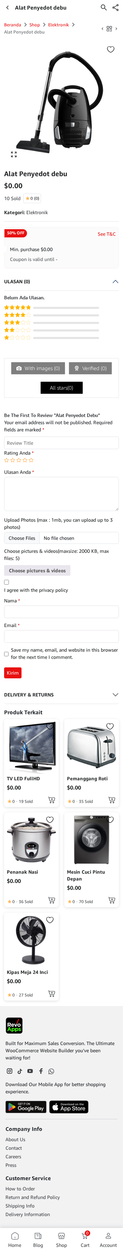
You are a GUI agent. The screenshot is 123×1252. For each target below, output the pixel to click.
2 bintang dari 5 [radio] (12, 460)
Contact (13, 1148)
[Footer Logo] (14, 1025)
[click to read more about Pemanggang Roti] (91, 746)
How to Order (20, 1188)
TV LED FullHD (23, 778)
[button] (115, 7)
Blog (38, 1245)
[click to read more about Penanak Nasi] (31, 839)
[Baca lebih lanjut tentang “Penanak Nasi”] (51, 900)
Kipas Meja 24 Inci (27, 972)
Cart (85, 1240)
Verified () (94, 368)
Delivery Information (27, 1214)
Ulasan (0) (17, 281)
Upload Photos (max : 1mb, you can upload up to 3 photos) (58, 523)
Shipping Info (20, 1206)
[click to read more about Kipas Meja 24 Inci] (31, 940)
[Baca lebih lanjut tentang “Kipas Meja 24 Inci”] (51, 993)
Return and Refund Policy (32, 1197)
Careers (13, 1156)
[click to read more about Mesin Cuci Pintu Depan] (91, 839)
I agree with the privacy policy (36, 590)
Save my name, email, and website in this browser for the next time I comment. (64, 653)
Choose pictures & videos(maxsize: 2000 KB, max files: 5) (56, 554)
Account (108, 1245)
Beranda (12, 24)
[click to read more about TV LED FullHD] (31, 746)
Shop (34, 24)
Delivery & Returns (29, 694)
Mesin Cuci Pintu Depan (86, 875)
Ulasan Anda (19, 472)
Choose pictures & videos (37, 570)
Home (14, 1245)
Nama (12, 600)
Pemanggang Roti (87, 778)
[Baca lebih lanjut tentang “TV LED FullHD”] (51, 800)
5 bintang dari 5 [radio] (31, 460)
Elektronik (58, 24)
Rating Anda (19, 453)
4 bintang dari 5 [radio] (25, 460)
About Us (15, 1139)
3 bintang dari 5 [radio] (18, 460)
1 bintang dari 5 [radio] (6, 460)
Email (12, 625)
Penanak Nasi (22, 872)
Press (10, 1165)
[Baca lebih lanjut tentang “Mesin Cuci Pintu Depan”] (112, 900)
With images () (41, 368)
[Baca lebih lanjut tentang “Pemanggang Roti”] (112, 800)
